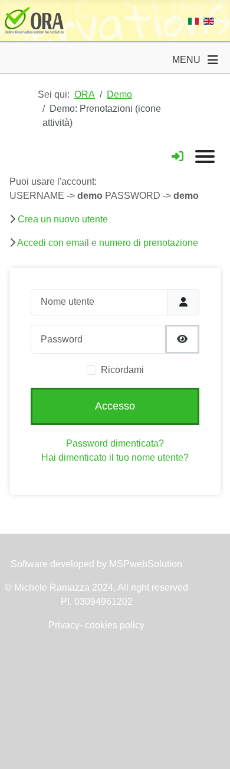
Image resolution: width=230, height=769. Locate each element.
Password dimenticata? (115, 443)
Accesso (115, 406)
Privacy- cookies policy (96, 625)
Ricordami (122, 370)
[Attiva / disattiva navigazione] (213, 60)
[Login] (177, 156)
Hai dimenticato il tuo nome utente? (115, 457)
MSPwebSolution (144, 564)
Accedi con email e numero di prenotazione (107, 243)
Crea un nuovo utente (63, 219)
